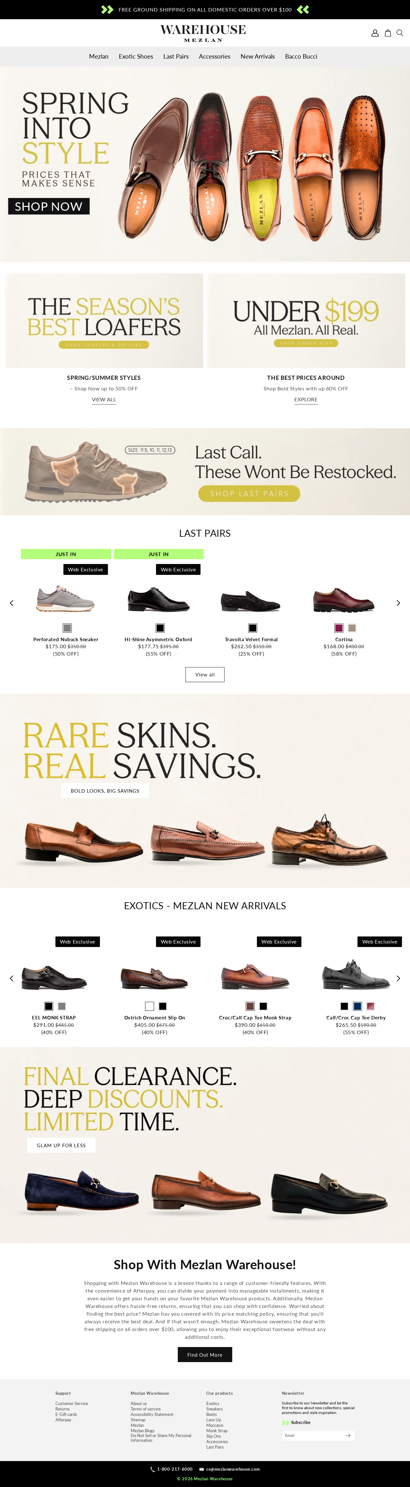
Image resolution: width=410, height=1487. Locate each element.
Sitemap (138, 1420)
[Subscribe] (348, 1435)
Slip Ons (213, 1436)
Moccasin (214, 1425)
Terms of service (146, 1409)
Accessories (217, 1441)
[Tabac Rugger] (149, 1006)
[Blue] (357, 1006)
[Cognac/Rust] (250, 1006)
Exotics (212, 1403)
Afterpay (63, 1420)
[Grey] (67, 628)
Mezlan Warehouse (213, 1478)
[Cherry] (338, 628)
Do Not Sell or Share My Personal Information (161, 1438)
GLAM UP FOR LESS (61, 1145)
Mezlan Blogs (143, 1430)
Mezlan (137, 1425)
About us (139, 1403)
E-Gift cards (66, 1414)
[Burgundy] (370, 1006)
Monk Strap (216, 1430)
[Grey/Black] (263, 1006)
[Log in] (375, 33)
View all (104, 399)
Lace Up (213, 1420)
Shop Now (49, 206)
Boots (211, 1414)
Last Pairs (215, 1447)
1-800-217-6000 (175, 1469)
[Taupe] (352, 628)
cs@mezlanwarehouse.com (233, 1469)
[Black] (160, 628)
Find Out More (205, 1355)
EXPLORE (305, 399)
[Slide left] (11, 603)
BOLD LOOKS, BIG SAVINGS (105, 791)
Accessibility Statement (152, 1414)
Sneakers (214, 1409)
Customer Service (71, 1403)
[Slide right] (399, 603)
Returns (62, 1409)
